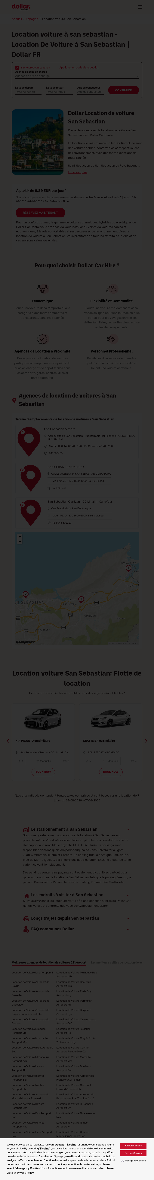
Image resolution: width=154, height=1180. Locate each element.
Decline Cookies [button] (133, 1153)
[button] (133, 1161)
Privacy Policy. (25, 1173)
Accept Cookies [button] (133, 1146)
